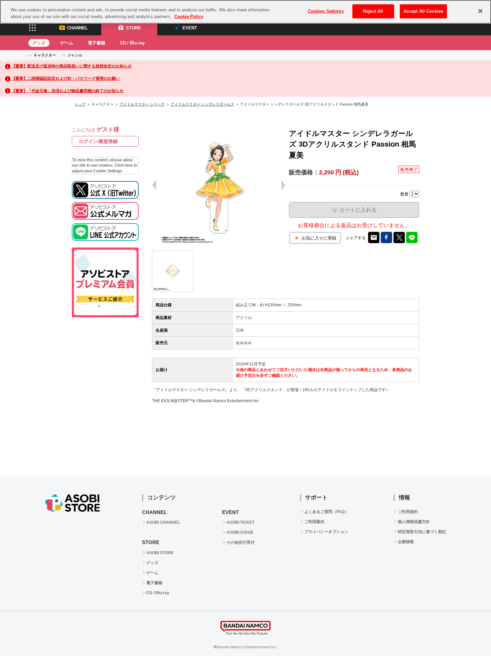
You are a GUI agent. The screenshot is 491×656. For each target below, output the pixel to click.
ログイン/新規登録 (98, 141)
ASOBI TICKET (240, 522)
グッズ (38, 42)
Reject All (373, 11)
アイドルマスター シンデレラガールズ (202, 104)
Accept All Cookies (423, 11)
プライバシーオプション (326, 531)
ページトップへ (469, 634)
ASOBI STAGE (240, 532)
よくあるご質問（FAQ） (326, 511)
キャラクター (45, 55)
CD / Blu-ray (132, 42)
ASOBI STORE (160, 552)
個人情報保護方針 (414, 521)
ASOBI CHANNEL (163, 522)
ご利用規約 (408, 511)
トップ (80, 104)
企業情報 (406, 541)
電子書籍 (96, 42)
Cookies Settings (326, 11)
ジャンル (74, 55)
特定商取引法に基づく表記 (422, 531)
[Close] (480, 11)
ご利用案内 (314, 521)
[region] (245, 12)
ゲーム (66, 42)
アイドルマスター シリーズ (142, 104)
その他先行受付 (240, 542)
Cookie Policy (188, 16)
